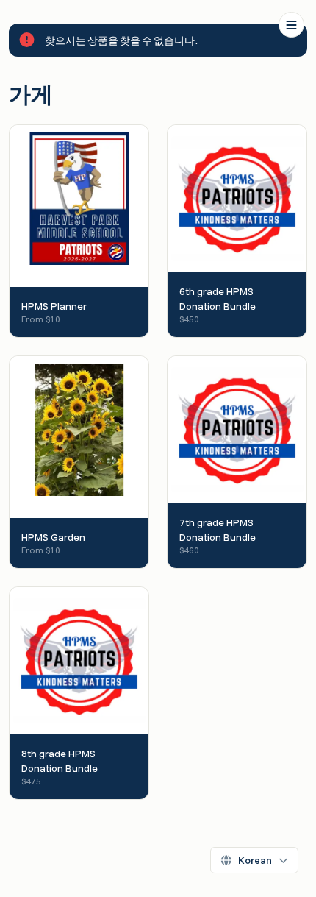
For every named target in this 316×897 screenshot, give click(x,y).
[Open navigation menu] (291, 25)
